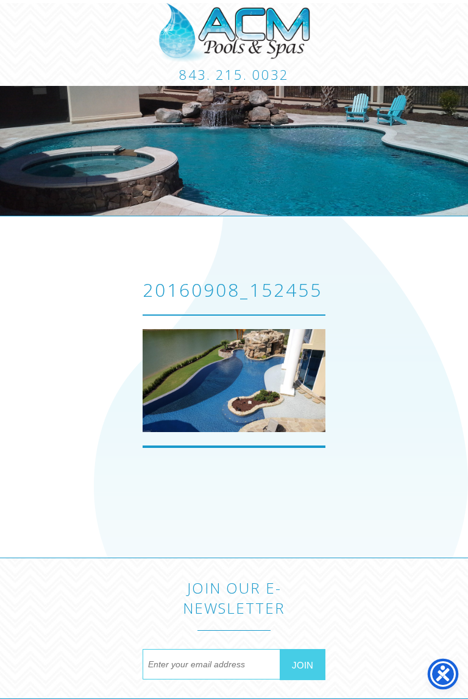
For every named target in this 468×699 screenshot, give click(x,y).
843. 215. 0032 (234, 74)
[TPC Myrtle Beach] (234, 32)
